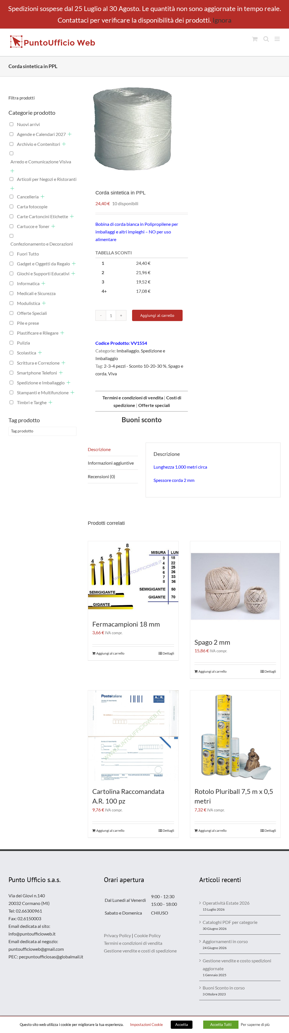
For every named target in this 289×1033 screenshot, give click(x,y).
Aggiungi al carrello (157, 315)
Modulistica (28, 303)
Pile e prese (28, 323)
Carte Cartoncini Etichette (42, 216)
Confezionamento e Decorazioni (41, 243)
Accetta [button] (181, 1024)
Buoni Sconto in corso (224, 987)
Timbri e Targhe (32, 402)
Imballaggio (128, 350)
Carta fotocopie (32, 206)
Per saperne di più (255, 1024)
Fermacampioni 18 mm (126, 624)
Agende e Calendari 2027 (41, 134)
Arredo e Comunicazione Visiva (40, 161)
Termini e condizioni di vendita (133, 943)
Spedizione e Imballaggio (41, 382)
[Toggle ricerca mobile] (266, 39)
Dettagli (168, 653)
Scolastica (26, 352)
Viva (112, 373)
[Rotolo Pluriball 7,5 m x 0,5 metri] (235, 735)
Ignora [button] (222, 20)
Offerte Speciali (32, 313)
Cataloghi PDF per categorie (230, 922)
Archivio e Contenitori (38, 144)
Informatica (28, 283)
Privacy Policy (117, 935)
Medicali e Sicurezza (36, 293)
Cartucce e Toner (33, 226)
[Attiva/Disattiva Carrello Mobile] (255, 39)
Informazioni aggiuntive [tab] (111, 462)
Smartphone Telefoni (37, 372)
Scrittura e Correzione (38, 362)
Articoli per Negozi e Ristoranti (46, 179)
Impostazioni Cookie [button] (146, 1024)
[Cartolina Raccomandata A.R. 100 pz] (133, 735)
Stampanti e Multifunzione (43, 392)
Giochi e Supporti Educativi (43, 273)
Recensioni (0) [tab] (101, 476)
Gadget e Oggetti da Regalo (43, 263)
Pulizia (23, 342)
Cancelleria (28, 196)
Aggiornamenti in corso (225, 941)
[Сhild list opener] (69, 134)
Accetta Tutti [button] (220, 1024)
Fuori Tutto (28, 253)
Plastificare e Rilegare (37, 332)
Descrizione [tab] (99, 449)
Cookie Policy (147, 935)
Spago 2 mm (212, 642)
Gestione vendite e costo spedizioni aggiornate (237, 964)
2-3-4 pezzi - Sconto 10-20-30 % (135, 366)
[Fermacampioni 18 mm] (133, 577)
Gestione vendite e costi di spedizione (140, 950)
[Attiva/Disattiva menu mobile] (278, 39)
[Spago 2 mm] (235, 586)
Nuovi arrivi (28, 124)
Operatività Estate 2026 (226, 903)
